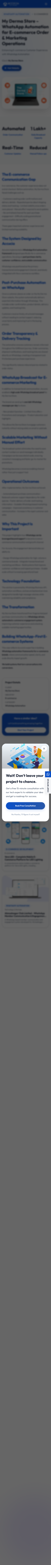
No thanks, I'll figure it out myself (25, 814)
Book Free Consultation (25, 805)
